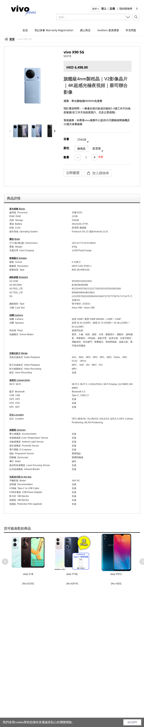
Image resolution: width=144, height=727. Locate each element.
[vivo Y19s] (72, 552)
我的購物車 (124, 8)
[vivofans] (21, 10)
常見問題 (131, 30)
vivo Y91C (116, 574)
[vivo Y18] (28, 552)
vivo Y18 (28, 574)
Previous (3, 560)
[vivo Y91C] (116, 552)
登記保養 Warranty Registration (53, 30)
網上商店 (85, 30)
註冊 (112, 8)
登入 (103, 8)
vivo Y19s (72, 574)
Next (141, 560)
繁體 (94, 8)
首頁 (25, 30)
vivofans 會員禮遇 (108, 30)
